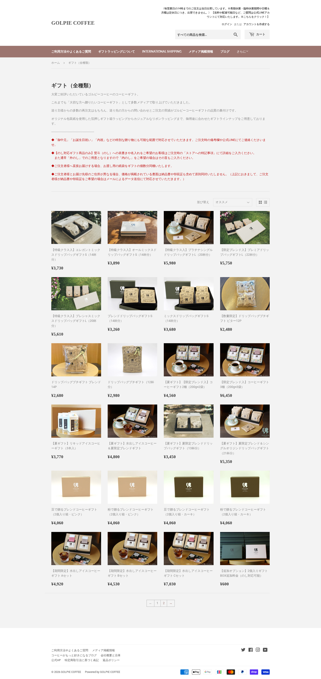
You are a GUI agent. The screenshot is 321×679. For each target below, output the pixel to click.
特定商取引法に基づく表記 (82, 660)
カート (260, 34)
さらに (241, 51)
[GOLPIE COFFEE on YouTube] (265, 650)
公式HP (56, 660)
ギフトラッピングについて (116, 51)
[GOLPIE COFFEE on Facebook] (250, 650)
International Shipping (161, 51)
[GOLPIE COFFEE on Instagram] (258, 650)
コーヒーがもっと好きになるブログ (74, 655)
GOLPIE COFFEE (73, 23)
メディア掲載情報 (201, 51)
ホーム (55, 62)
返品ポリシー (111, 660)
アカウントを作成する (256, 24)
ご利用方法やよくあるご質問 (71, 51)
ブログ (225, 51)
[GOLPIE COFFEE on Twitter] (243, 650)
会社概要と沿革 (111, 655)
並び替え (203, 202)
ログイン (227, 24)
